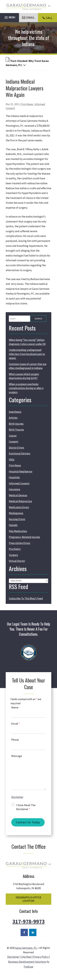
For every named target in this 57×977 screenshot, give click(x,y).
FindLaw (28, 966)
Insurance (14, 489)
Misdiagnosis (16, 513)
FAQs (11, 459)
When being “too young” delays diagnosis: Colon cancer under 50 (27, 342)
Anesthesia (15, 412)
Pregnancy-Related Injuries (24, 537)
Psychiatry (15, 549)
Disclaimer (17, 797)
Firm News (27, 104)
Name (14, 707)
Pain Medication (18, 531)
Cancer (13, 435)
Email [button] (30, 17)
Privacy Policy (41, 957)
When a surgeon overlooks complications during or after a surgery (26, 388)
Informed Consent (19, 483)
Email (15, 723)
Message (16, 756)
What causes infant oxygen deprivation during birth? (24, 376)
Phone (15, 740)
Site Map (26, 957)
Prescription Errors (19, 543)
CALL (49, 18)
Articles (13, 417)
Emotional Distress (19, 453)
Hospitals (14, 477)
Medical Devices (18, 495)
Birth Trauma (16, 429)
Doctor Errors (16, 447)
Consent (13, 441)
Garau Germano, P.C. (26, 948)
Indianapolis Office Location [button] (28, 899)
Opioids (13, 525)
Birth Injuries (16, 423)
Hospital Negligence (20, 471)
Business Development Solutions (27, 961)
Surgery (13, 555)
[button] (9, 16)
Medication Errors (19, 507)
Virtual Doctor (17, 561)
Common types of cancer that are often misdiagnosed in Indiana (27, 366)
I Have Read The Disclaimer (25, 807)
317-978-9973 (28, 921)
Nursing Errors (17, 519)
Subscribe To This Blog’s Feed (26, 598)
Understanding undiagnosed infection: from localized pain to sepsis (27, 354)
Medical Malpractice (20, 501)
